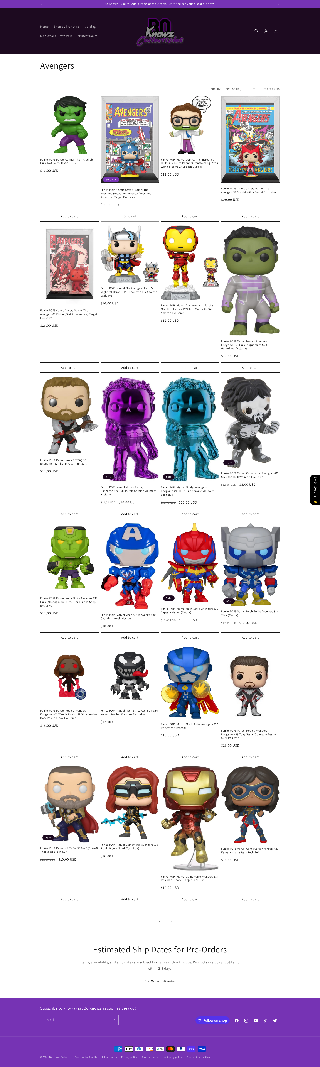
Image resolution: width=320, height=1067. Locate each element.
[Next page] (172, 922)
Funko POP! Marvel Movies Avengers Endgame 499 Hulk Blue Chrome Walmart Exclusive (187, 491)
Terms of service (151, 1056)
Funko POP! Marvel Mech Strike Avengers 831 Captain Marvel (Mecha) (129, 616)
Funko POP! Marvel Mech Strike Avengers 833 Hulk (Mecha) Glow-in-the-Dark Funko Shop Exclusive (68, 602)
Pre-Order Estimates (160, 981)
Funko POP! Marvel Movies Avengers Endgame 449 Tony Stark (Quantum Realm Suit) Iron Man (248, 734)
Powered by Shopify (86, 1057)
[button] (256, 31)
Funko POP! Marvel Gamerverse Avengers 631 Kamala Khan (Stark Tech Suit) (250, 850)
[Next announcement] (278, 4)
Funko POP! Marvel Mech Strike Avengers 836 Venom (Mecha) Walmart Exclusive (129, 712)
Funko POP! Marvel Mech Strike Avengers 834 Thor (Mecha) (249, 613)
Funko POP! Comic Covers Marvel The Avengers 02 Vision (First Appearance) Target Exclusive (68, 314)
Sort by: (216, 89)
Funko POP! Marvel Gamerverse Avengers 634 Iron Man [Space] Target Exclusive (189, 878)
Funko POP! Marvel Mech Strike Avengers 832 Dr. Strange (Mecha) (189, 726)
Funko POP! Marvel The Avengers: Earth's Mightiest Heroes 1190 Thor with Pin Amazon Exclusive (129, 292)
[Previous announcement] (42, 4)
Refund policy (109, 1056)
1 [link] (148, 922)
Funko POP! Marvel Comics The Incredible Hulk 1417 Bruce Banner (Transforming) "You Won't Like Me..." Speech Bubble (189, 163)
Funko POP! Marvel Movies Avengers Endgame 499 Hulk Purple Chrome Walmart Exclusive (128, 490)
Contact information (198, 1056)
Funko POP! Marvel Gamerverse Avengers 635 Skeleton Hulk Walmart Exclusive (250, 475)
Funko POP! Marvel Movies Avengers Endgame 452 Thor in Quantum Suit (63, 461)
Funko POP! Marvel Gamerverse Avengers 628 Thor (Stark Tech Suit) (69, 850)
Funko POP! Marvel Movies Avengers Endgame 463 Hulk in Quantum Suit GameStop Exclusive (244, 345)
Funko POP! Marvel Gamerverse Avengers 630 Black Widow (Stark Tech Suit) (129, 846)
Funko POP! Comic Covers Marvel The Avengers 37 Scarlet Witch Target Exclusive (248, 190)
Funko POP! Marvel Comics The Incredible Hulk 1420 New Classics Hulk (66, 161)
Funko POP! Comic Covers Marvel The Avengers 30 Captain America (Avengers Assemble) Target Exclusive (126, 193)
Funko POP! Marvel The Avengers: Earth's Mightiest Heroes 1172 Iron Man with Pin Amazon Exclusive (187, 309)
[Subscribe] (113, 1020)
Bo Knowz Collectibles (61, 1057)
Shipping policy (173, 1056)
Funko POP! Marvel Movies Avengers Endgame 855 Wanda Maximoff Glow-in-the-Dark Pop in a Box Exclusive (68, 714)
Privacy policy (129, 1056)
